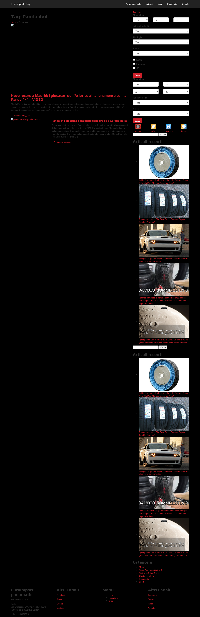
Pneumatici (172, 3)
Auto (135, 12)
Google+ (60, 603)
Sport (160, 3)
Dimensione (138, 15)
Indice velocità (140, 97)
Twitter (60, 599)
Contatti (185, 3)
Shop (111, 600)
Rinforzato (140, 63)
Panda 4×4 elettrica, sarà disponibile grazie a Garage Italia (89, 120)
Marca (136, 48)
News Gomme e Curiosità (150, 570)
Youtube (60, 607)
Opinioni (149, 3)
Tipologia (137, 37)
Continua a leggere (21, 115)
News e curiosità (133, 3)
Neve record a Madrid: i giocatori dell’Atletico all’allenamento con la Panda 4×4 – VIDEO (68, 97)
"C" (137, 68)
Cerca (137, 75)
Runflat (138, 59)
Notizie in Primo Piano (149, 573)
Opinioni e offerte (146, 575)
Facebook (61, 595)
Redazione (113, 597)
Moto (140, 12)
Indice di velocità (141, 26)
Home (13, 22)
